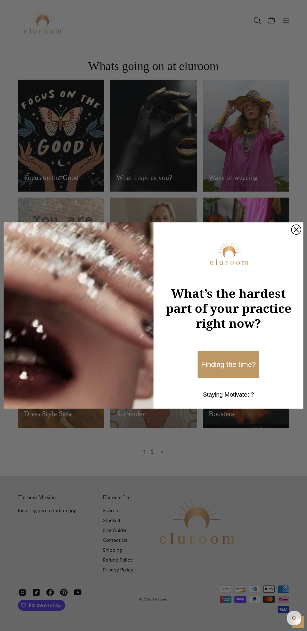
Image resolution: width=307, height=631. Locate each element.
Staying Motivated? (228, 394)
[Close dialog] (296, 229)
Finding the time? (228, 364)
